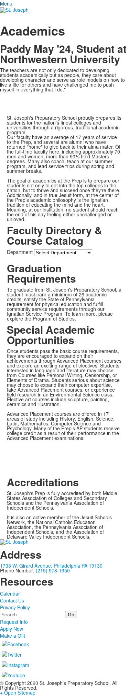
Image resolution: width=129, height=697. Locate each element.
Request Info (14, 621)
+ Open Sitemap (17, 692)
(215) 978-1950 (53, 570)
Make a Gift (12, 635)
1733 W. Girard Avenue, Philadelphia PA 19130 (51, 565)
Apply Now (11, 628)
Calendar (10, 593)
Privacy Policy (15, 607)
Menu (6, 3)
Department (20, 251)
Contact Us (12, 600)
